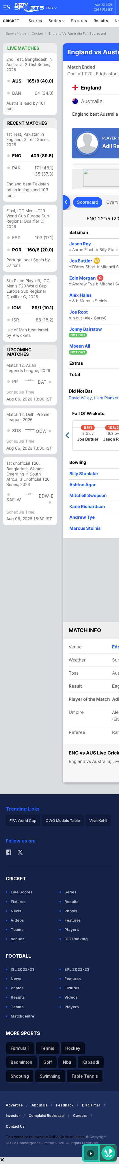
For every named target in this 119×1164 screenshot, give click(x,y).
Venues (18, 938)
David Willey (80, 397)
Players (71, 929)
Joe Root (78, 312)
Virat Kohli (98, 820)
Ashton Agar (82, 484)
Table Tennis (84, 1076)
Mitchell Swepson (88, 495)
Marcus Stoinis (85, 528)
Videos (17, 920)
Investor (13, 1115)
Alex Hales (80, 295)
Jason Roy (80, 243)
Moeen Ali (79, 346)
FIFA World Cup (23, 820)
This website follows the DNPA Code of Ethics (45, 1137)
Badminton (21, 1062)
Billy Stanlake (83, 473)
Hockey (72, 1048)
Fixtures (79, 20)
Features (72, 920)
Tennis (47, 1048)
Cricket (11, 21)
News (16, 911)
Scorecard (87, 202)
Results (101, 20)
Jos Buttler (84, 261)
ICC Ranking (76, 938)
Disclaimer (91, 1105)
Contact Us (15, 1126)
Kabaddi (90, 1062)
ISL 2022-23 (23, 969)
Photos (70, 911)
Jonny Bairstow (85, 329)
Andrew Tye (82, 517)
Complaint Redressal (46, 1115)
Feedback (64, 1105)
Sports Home (16, 33)
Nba (67, 1062)
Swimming (50, 1076)
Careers (80, 1115)
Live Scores (22, 892)
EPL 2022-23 (77, 969)
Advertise (14, 1105)
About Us (39, 1105)
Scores (35, 20)
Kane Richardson (87, 506)
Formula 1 (20, 1048)
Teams (17, 929)
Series (55, 20)
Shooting (20, 1076)
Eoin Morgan (85, 278)
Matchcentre (22, 1016)
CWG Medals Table (63, 820)
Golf (47, 1062)
